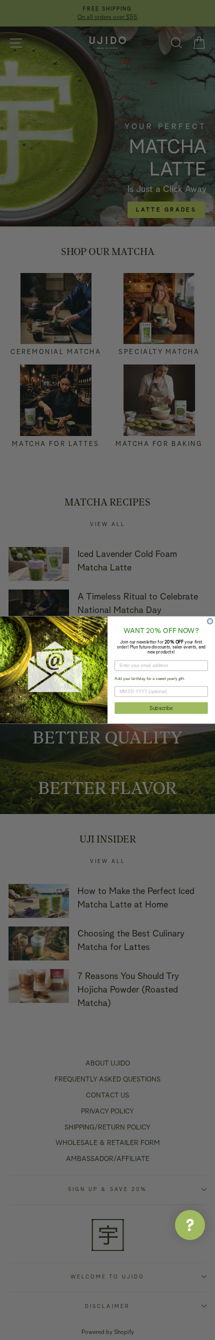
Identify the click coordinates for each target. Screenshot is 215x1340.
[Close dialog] (210, 621)
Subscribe (161, 707)
